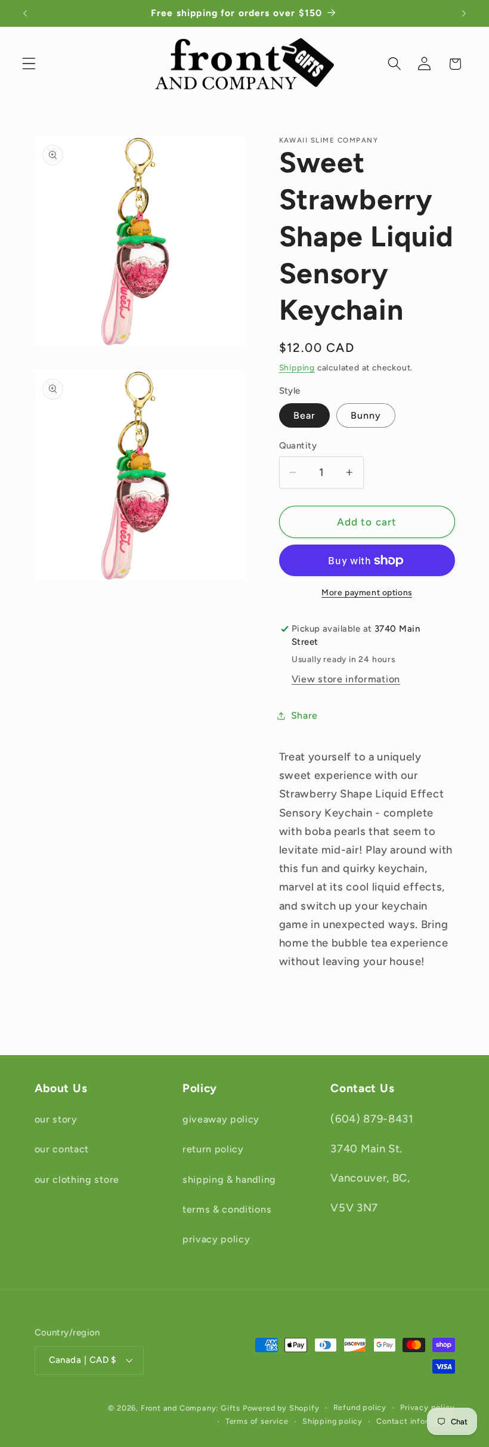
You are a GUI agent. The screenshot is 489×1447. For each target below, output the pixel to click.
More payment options (366, 592)
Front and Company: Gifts (190, 1407)
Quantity (298, 445)
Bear (304, 415)
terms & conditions (226, 1209)
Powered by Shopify (281, 1407)
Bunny (366, 415)
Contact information (415, 1421)
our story (56, 1119)
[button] (29, 64)
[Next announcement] (464, 13)
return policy (213, 1149)
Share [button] (304, 715)
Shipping (297, 367)
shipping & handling (229, 1179)
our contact (62, 1149)
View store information (346, 679)
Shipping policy (332, 1421)
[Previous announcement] (25, 13)
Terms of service (257, 1421)
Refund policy (359, 1407)
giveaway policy (220, 1119)
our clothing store (77, 1179)
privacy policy (216, 1239)
